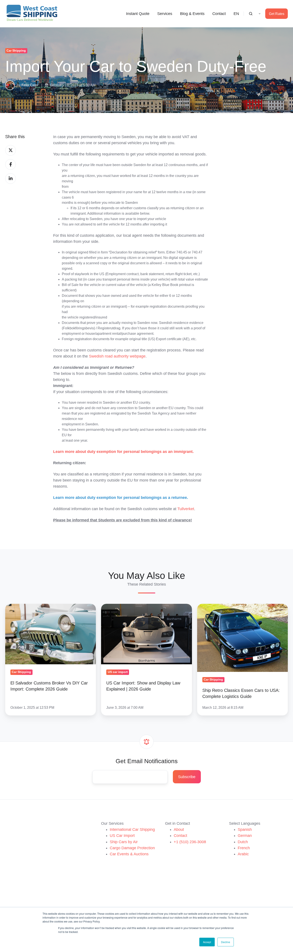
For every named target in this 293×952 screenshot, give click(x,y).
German (245, 835)
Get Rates (276, 14)
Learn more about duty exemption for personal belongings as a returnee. (120, 497)
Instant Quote (137, 13)
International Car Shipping (132, 829)
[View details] (8, 863)
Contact (219, 13)
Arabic (243, 854)
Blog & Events (192, 13)
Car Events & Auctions (129, 854)
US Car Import (122, 835)
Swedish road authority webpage (117, 356)
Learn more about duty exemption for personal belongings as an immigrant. (123, 451)
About (179, 829)
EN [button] (236, 13)
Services (164, 13)
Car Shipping (16, 50)
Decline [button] (225, 942)
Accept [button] (207, 942)
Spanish (245, 829)
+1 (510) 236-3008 (190, 842)
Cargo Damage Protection (132, 848)
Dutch (243, 842)
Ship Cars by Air (124, 842)
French (244, 848)
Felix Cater (29, 85)
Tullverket (185, 509)
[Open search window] (251, 13)
